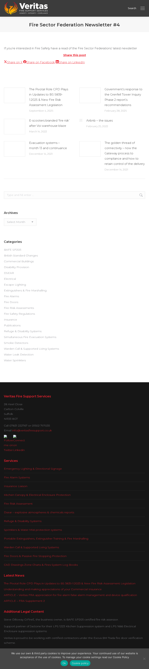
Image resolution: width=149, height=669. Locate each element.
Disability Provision (16, 267)
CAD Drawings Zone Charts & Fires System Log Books (41, 564)
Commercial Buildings (19, 261)
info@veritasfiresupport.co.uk (32, 430)
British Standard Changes (21, 255)
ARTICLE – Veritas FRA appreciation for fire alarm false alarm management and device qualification (70, 595)
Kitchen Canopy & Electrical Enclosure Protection (37, 495)
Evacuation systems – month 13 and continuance (48, 145)
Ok (64, 663)
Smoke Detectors (16, 343)
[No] (144, 659)
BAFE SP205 (12, 249)
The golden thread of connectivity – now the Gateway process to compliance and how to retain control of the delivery (125, 153)
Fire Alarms (11, 296)
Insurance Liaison (15, 486)
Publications (12, 325)
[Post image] (14, 95)
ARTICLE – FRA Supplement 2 (24, 601)
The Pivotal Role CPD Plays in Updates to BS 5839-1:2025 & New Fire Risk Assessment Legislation (48, 97)
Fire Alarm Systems (17, 477)
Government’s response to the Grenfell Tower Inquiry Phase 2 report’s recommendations (123, 97)
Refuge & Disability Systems (23, 331)
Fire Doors (11, 302)
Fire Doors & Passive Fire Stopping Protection (35, 556)
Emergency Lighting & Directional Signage (33, 468)
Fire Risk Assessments (19, 308)
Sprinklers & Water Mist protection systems (33, 530)
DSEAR (9, 273)
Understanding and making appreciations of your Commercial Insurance (53, 589)
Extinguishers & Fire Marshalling (25, 290)
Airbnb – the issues (99, 120)
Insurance (10, 319)
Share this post (74, 55)
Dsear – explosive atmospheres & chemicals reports (39, 512)
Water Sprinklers (15, 360)
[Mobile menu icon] (142, 8)
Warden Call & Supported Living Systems (31, 348)
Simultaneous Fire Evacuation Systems (30, 337)
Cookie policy (80, 663)
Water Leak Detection (19, 354)
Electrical (10, 279)
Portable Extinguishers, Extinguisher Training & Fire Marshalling (46, 538)
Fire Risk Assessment (18, 503)
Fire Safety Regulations (19, 313)
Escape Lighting (15, 284)
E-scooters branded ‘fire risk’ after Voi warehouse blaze (49, 123)
